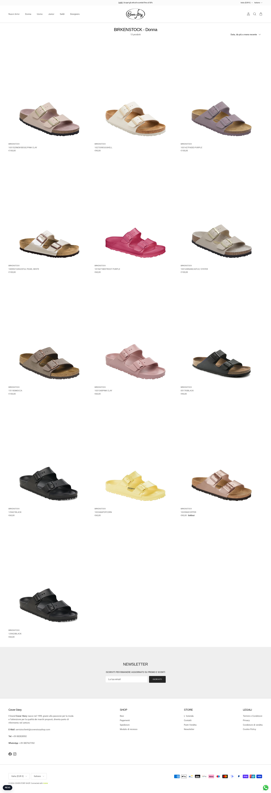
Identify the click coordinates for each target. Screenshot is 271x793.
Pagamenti (125, 720)
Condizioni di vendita (253, 725)
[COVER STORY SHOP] (135, 14)
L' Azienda (189, 716)
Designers (75, 14)
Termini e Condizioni (252, 716)
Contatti (188, 720)
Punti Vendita (190, 725)
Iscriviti (157, 679)
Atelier (45, 783)
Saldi (120, 3)
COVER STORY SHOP (22, 783)
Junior (51, 14)
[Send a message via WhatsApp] (266, 788)
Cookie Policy (249, 729)
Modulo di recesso (128, 729)
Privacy (246, 720)
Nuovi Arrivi (13, 14)
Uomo (40, 14)
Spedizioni (125, 725)
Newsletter (189, 729)
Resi (122, 716)
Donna (28, 14)
